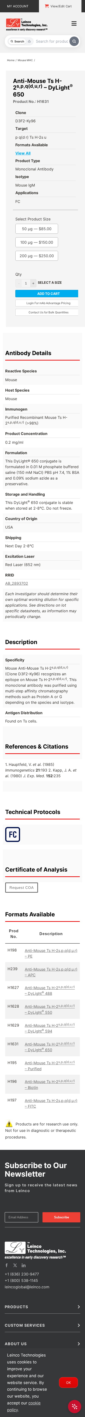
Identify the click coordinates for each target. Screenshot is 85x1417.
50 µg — (36, 228)
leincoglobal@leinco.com (27, 1286)
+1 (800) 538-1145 (21, 1280)
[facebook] (6, 1265)
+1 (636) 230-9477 (22, 1274)
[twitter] (15, 1265)
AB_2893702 (16, 583)
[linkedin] (24, 1265)
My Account (17, 6)
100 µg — (36, 242)
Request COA (21, 888)
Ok (68, 1382)
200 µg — (37, 255)
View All (22, 153)
